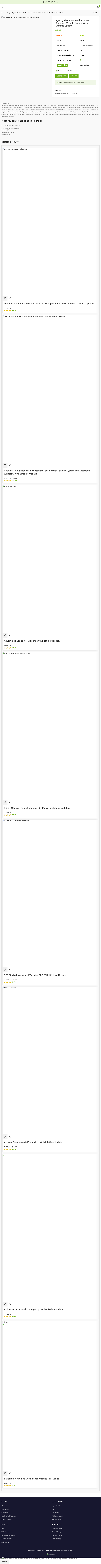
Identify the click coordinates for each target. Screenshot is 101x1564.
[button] (5, 298)
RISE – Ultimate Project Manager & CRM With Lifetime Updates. (37, 808)
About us (4, 1506)
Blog (2, 1528)
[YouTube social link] (48, 1)
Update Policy (56, 1539)
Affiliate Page (5, 1542)
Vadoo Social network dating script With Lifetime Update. (34, 1309)
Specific (74, 93)
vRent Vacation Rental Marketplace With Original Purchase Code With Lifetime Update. (49, 303)
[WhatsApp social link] (57, 1)
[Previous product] (93, 13)
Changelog (4, 1512)
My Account (56, 1506)
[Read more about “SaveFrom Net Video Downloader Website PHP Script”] (5, 1473)
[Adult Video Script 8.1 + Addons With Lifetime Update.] (50, 559)
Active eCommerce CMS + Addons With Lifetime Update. (33, 1142)
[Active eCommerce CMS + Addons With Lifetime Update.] (50, 1060)
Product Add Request (8, 1516)
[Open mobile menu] (2, 7)
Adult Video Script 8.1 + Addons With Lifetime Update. (32, 641)
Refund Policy (56, 1532)
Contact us (4, 1509)
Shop (8, 13)
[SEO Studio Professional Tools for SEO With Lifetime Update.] (50, 893)
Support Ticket (57, 1519)
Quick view (10, 298)
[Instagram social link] (46, 1)
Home (3, 13)
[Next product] (98, 13)
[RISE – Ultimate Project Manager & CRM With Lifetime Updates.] (50, 726)
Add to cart (61, 76)
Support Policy (57, 1535)
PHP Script (67, 93)
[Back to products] (96, 13)
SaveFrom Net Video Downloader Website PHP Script (31, 1478)
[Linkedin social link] (54, 1)
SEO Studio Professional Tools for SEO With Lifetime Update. (35, 975)
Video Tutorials (6, 1532)
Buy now (74, 76)
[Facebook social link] (43, 1)
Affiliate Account (57, 1516)
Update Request (6, 1519)
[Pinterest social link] (51, 1)
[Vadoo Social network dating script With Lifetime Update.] (24, 1227)
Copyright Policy (57, 1528)
